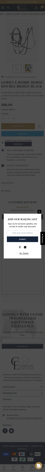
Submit (22, 239)
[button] (38, 465)
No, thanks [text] (23, 253)
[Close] (39, 212)
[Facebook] (19, 247)
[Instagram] (25, 247)
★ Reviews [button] (42, 238)
